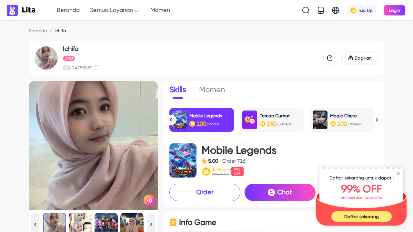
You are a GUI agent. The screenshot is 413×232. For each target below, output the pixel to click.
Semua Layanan (111, 9)
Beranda (68, 9)
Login (394, 10)
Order (205, 192)
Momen (160, 9)
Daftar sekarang (361, 216)
